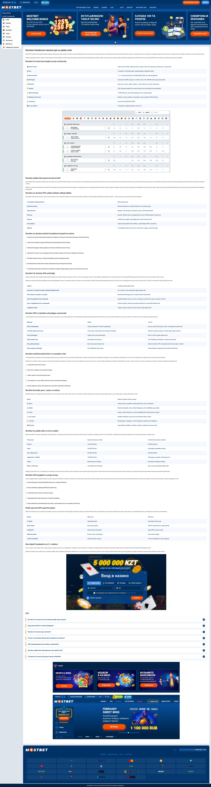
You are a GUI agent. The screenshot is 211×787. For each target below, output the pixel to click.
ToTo (121, 754)
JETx (122, 7)
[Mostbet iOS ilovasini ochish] (15, 2)
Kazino (104, 7)
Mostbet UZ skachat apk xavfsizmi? (39, 632)
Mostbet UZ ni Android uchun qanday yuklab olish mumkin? (47, 619)
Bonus (96, 7)
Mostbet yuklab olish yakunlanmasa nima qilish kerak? (45, 650)
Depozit (130, 7)
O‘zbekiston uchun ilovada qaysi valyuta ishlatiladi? (44, 656)
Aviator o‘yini (113, 754)
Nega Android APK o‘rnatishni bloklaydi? (41, 625)
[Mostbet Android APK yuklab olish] (12, 2)
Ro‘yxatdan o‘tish (83, 7)
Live (111, 7)
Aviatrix (153, 7)
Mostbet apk (141, 7)
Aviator (103, 754)
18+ (175, 750)
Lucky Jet (128, 754)
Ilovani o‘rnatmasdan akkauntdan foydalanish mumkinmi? (46, 638)
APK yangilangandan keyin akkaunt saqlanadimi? (43, 644)
